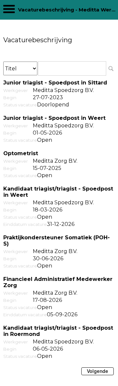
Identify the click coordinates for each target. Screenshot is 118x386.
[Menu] (9, 10)
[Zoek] (110, 68)
